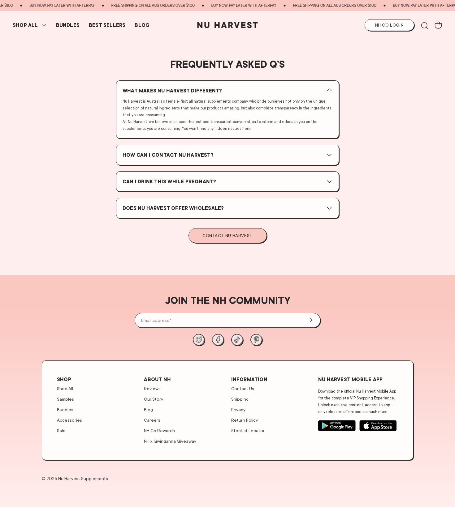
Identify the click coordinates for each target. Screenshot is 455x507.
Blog (142, 25)
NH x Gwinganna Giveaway (170, 441)
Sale (61, 430)
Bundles (65, 409)
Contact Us (242, 388)
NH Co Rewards (159, 430)
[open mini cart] (438, 25)
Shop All (25, 25)
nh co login (389, 25)
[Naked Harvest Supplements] (228, 25)
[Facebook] (218, 340)
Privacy (238, 409)
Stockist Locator (248, 430)
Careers (152, 420)
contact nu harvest (227, 235)
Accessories (69, 420)
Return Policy (244, 420)
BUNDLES (68, 25)
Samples (65, 399)
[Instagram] (199, 340)
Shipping (240, 399)
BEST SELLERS (107, 25)
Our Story (153, 399)
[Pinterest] (256, 340)
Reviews (152, 388)
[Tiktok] (237, 340)
